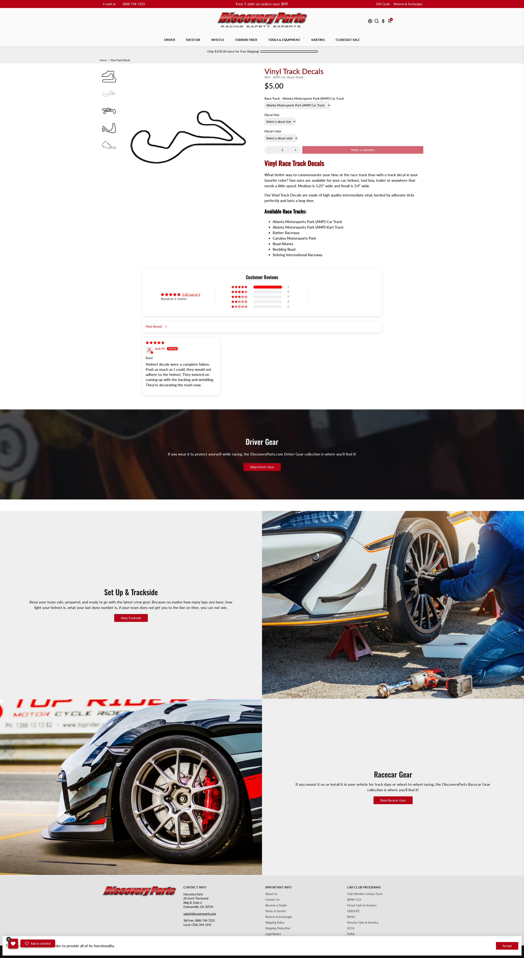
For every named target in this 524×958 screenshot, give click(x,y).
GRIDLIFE (353, 911)
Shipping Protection (277, 928)
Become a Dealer (276, 905)
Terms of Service (275, 911)
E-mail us (109, 4)
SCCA (351, 928)
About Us (271, 894)
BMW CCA (354, 899)
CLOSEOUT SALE (348, 40)
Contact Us (272, 899)
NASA (351, 917)
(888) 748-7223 (134, 4)
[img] (155, 342)
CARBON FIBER (246, 40)
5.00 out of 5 (191, 294)
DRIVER (169, 40)
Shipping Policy (274, 922)
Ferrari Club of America (361, 905)
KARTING (318, 40)
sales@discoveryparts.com (199, 913)
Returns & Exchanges (408, 4)
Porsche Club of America (362, 922)
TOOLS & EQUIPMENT (284, 40)
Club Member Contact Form (365, 894)
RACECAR (193, 40)
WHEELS (217, 40)
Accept (507, 946)
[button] (240, 287)
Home (103, 60)
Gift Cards (383, 4)
